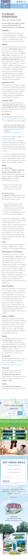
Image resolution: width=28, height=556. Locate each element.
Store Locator (21, 491)
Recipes (13, 491)
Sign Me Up (6, 481)
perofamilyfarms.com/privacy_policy (11, 364)
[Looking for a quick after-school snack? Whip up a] (14, 435)
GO (20, 413)
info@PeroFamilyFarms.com (14, 520)
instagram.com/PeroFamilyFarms (12, 132)
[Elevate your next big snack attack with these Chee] (14, 431)
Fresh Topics (6, 491)
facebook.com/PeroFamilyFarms (12, 129)
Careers (10, 493)
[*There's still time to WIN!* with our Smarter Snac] (14, 438)
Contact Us (17, 493)
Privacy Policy (14, 497)
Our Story (6, 489)
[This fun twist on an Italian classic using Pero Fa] (14, 428)
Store (13, 2)
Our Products (14, 489)
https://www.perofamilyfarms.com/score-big (13, 119)
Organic (22, 489)
